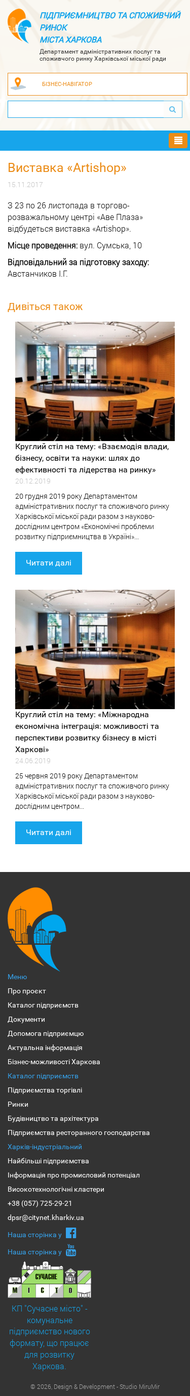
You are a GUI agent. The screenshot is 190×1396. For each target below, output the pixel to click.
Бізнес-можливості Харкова (54, 1062)
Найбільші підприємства (48, 1161)
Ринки (18, 1104)
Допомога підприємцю (46, 1033)
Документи (26, 1019)
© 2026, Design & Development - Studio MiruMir (95, 1386)
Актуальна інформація (45, 1047)
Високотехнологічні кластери (56, 1189)
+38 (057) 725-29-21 (40, 1203)
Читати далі (48, 563)
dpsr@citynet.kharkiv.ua (46, 1217)
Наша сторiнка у (35, 1235)
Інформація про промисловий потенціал (74, 1175)
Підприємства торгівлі (45, 1090)
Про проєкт (27, 991)
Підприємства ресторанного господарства (79, 1132)
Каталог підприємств (43, 1005)
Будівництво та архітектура (53, 1118)
